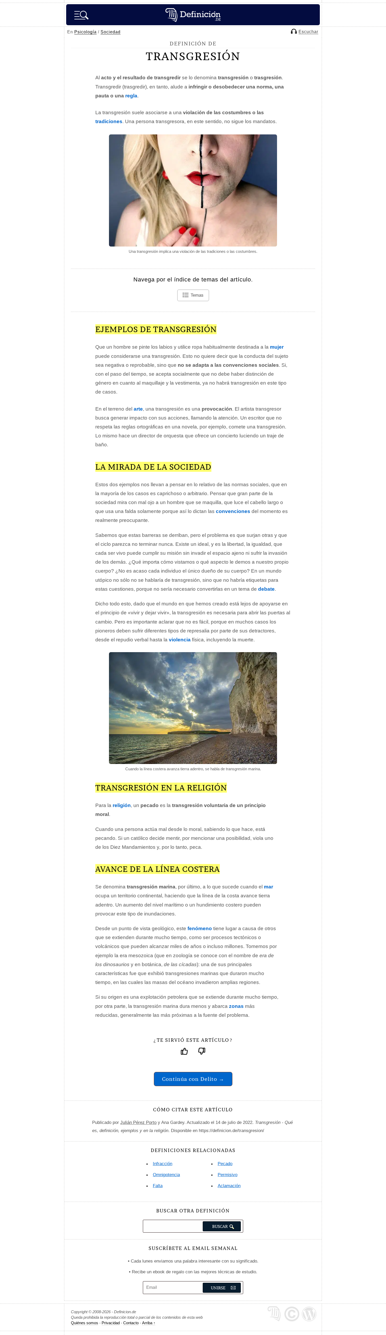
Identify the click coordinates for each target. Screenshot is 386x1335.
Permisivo (227, 1174)
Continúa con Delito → (193, 1079)
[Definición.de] (193, 15)
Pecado (225, 1163)
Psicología (85, 32)
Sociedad (111, 32)
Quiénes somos (84, 1323)
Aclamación (229, 1185)
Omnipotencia (166, 1174)
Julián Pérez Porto (138, 1122)
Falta (158, 1185)
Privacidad (111, 1323)
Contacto (131, 1323)
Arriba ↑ (148, 1323)
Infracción (162, 1163)
